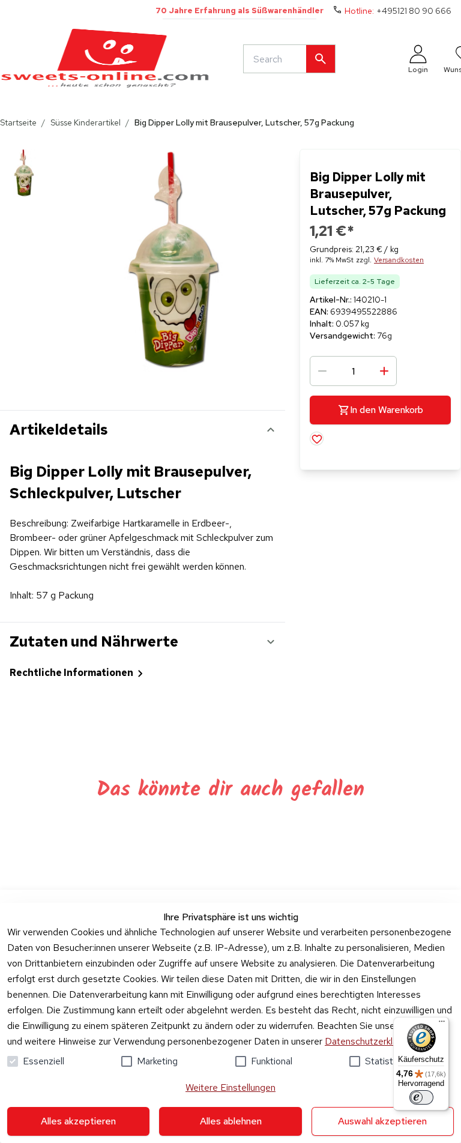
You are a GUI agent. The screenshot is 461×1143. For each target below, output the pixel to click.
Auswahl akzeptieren (382, 1121)
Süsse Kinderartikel (85, 122)
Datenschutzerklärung (370, 1041)
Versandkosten (399, 260)
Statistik (382, 1061)
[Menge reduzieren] (322, 371)
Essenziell (43, 1061)
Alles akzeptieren (78, 1121)
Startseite (18, 122)
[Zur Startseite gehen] (105, 59)
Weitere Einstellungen (230, 1087)
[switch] (421, 1097)
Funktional (271, 1061)
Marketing (157, 1061)
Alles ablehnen (231, 1121)
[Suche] (320, 59)
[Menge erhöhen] (384, 371)
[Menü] (442, 1024)
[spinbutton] (353, 371)
